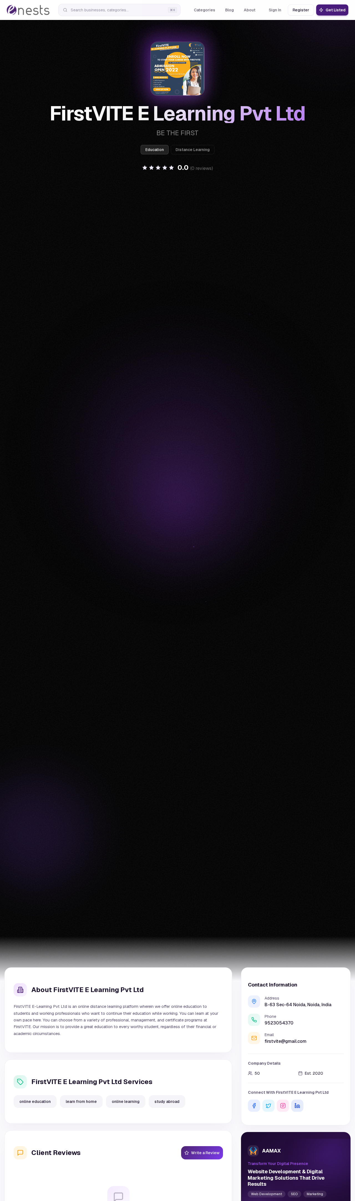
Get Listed (336, 9)
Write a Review (205, 1152)
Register (301, 9)
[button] (177, 167)
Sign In (275, 9)
